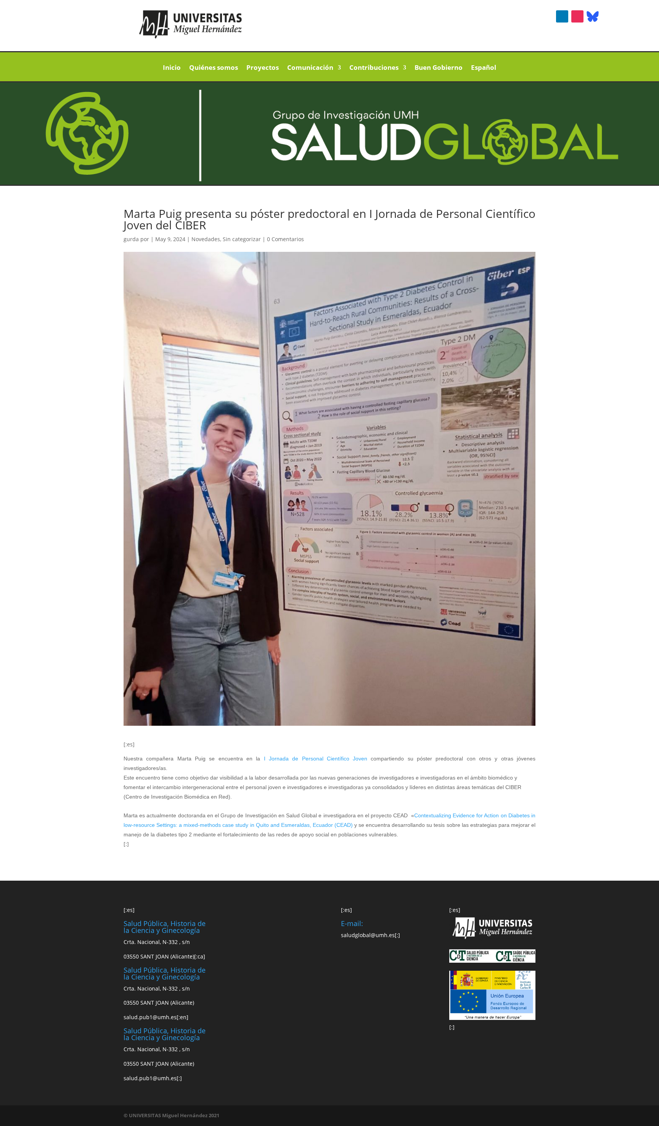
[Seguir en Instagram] (577, 16)
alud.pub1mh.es (150, 1017)
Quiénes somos (213, 68)
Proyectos (262, 68)
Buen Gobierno (439, 68)
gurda (131, 239)
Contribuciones (374, 68)
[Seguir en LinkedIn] (562, 16)
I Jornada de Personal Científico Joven (317, 758)
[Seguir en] (593, 16)
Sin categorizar (242, 239)
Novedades (205, 239)
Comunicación (310, 68)
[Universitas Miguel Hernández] (190, 36)
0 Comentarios (285, 239)
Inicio (172, 68)
